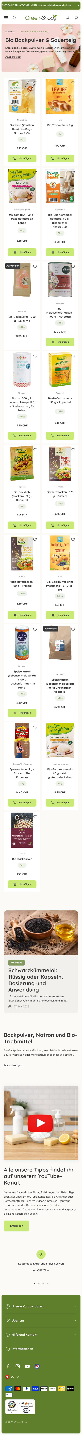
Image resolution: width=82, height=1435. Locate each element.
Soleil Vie (22, 311)
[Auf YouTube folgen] (27, 1366)
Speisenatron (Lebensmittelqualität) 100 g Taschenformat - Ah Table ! (22, 679)
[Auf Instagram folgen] (17, 1366)
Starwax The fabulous (22, 764)
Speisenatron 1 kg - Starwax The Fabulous (22, 773)
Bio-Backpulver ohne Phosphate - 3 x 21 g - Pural (60, 586)
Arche (22, 853)
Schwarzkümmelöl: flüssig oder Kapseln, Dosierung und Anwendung (35, 980)
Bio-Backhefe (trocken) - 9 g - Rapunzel (22, 496)
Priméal (60, 487)
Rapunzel (60, 393)
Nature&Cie (22, 120)
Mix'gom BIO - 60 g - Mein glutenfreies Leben (22, 219)
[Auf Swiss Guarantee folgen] (37, 1366)
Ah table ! (22, 393)
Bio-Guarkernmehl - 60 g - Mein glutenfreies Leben (60, 773)
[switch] (26, 1410)
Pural (60, 120)
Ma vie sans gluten (22, 209)
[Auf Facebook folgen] (7, 1366)
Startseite (10, 31)
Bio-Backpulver (22, 859)
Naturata (60, 303)
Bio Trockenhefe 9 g (60, 125)
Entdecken (16, 1226)
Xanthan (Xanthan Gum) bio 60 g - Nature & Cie (22, 129)
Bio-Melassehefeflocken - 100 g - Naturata (60, 312)
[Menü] (33, 1401)
